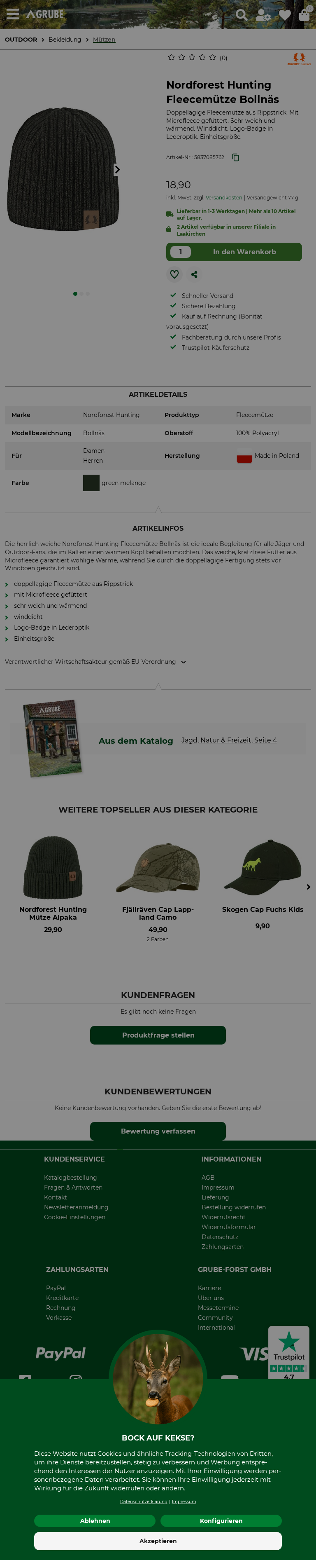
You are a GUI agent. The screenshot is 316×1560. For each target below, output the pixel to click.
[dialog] (158, 780)
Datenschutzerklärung (143, 1501)
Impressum (184, 1501)
